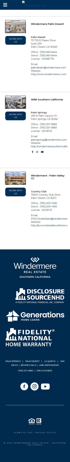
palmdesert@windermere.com (48, 67)
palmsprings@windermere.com (49, 139)
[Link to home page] (35, 5)
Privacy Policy (45, 432)
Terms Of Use (23, 432)
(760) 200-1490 (48, 203)
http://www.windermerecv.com (48, 74)
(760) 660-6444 (48, 52)
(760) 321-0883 (48, 124)
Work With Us (15, 40)
